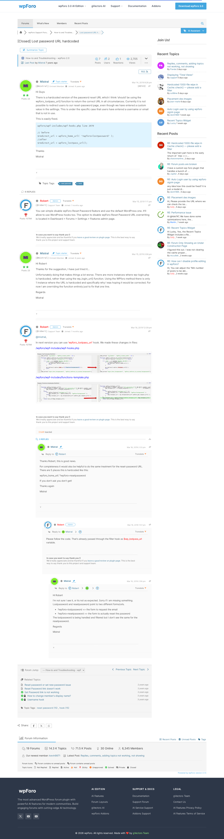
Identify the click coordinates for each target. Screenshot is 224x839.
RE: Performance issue (179, 212)
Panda (173, 69)
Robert (44, 200)
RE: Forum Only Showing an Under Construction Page (185, 244)
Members (62, 23)
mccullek (174, 255)
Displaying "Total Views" (180, 74)
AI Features (98, 796)
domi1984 (174, 115)
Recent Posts (81, 23)
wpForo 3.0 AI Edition (71, 6)
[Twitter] (20, 816)
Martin (173, 222)
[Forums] (20, 32)
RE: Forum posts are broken (182, 164)
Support (115, 6)
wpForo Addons (100, 813)
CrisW (41, 432)
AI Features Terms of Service (189, 813)
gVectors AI (98, 6)
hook (80, 183)
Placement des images (179, 98)
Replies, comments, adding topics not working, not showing (185, 65)
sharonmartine (176, 158)
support (173, 77)
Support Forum (140, 801)
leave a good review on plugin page (93, 237)
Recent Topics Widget (179, 120)
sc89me (173, 93)
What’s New (43, 23)
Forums (25, 23)
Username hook (35, 699)
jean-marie (175, 101)
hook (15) (64, 708)
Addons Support (141, 813)
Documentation (137, 6)
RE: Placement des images (181, 197)
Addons (156, 6)
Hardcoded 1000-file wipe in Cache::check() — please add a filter (184, 87)
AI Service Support (142, 807)
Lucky (173, 123)
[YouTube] (28, 816)
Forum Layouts (100, 801)
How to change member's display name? (49, 695)
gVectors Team (181, 796)
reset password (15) (47, 708)
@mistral (41, 336)
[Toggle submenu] (85, 6)
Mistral (41, 62)
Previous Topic (123, 669)
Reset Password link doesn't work (43, 688)
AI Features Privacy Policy (187, 807)
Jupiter (173, 174)
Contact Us (179, 801)
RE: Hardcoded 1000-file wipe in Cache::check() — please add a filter (184, 146)
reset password (66, 183)
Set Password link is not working (42, 692)
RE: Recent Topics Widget (181, 227)
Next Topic (139, 669)
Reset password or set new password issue (48, 684)
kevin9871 (54, 755)
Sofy (172, 207)
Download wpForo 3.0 (191, 6)
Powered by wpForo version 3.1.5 (191, 773)
